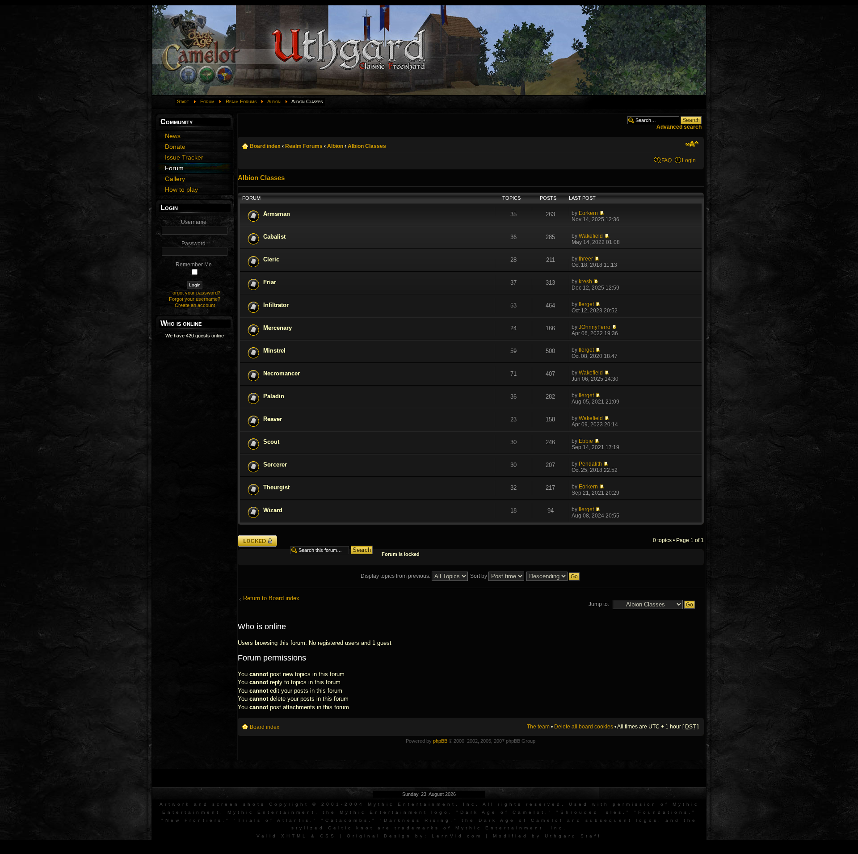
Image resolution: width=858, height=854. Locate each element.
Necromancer (281, 373)
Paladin (273, 396)
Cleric (271, 259)
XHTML (294, 835)
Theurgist (276, 487)
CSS (328, 835)
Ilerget (586, 304)
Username (193, 222)
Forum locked (254, 538)
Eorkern (588, 213)
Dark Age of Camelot (502, 812)
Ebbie (586, 441)
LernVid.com (457, 835)
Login (689, 160)
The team (538, 727)
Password (193, 243)
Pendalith (590, 464)
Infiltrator (276, 305)
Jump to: (599, 604)
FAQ (666, 160)
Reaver (272, 419)
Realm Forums (241, 101)
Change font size (692, 144)
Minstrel (274, 350)
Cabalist (274, 236)
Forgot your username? (194, 299)
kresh (585, 281)
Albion (274, 101)
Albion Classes (367, 146)
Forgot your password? (194, 292)
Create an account (195, 305)
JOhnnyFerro (594, 327)
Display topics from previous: (396, 576)
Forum (207, 101)
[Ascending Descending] (553, 576)
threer (586, 259)
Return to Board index (271, 598)
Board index (265, 146)
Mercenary (277, 327)
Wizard (272, 510)
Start (183, 101)
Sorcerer (275, 464)
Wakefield (591, 236)
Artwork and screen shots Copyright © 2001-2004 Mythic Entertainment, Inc (318, 804)
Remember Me (194, 264)
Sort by (479, 576)
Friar (269, 282)
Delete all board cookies (583, 727)
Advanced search (679, 127)
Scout (271, 441)
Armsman (276, 213)
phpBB (440, 741)
